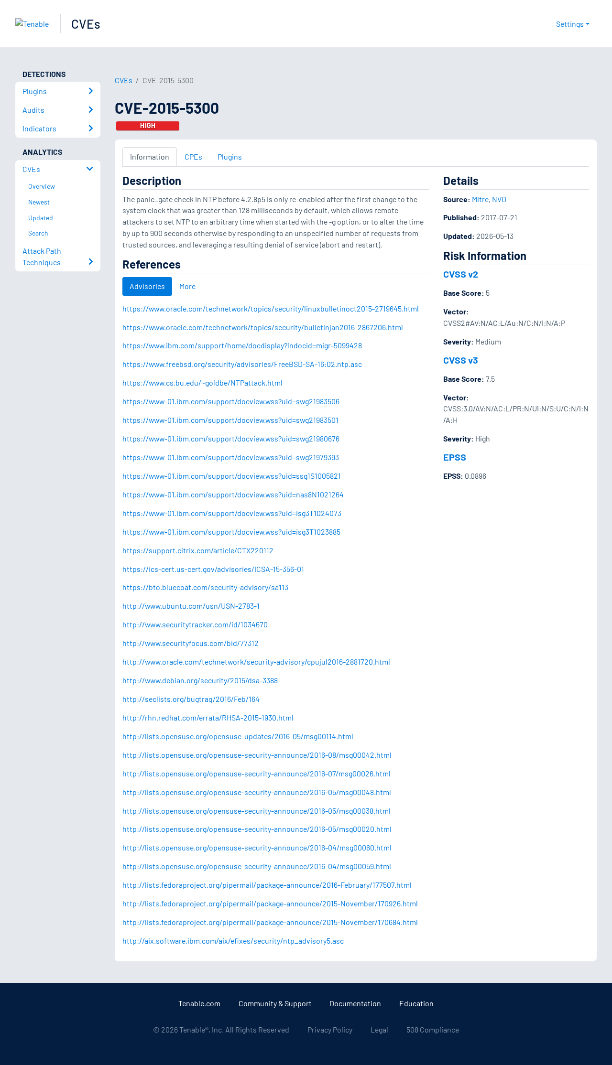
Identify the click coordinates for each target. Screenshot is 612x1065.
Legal (379, 1029)
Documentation (355, 1003)
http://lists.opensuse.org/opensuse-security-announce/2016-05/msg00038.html (256, 810)
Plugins (230, 156)
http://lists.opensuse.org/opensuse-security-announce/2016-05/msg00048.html (256, 791)
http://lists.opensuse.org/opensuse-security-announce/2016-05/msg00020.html (257, 828)
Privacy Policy (329, 1029)
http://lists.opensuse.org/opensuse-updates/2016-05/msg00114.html (237, 736)
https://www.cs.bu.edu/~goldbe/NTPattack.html (202, 382)
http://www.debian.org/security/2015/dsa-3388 (200, 680)
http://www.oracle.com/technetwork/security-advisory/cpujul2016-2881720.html (256, 661)
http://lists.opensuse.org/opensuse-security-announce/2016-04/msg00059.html (256, 866)
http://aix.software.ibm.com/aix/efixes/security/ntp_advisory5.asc (233, 940)
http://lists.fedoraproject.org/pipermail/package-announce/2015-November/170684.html (270, 921)
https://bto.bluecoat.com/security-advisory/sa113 (205, 587)
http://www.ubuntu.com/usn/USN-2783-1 (191, 605)
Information (149, 156)
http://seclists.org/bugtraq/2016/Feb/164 (191, 698)
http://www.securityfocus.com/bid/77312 (190, 642)
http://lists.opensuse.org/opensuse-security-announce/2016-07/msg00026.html (256, 773)
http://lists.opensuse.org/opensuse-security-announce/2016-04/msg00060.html (257, 847)
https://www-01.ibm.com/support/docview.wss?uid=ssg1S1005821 (231, 475)
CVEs (85, 23)
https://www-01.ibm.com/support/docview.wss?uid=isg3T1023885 (231, 531)
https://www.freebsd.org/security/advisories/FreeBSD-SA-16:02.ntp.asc (242, 363)
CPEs (193, 156)
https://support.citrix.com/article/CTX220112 (197, 550)
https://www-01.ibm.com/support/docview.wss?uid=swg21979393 (230, 457)
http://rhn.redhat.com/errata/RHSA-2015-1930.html (208, 717)
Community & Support (275, 1003)
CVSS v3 (460, 360)
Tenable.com (199, 1003)
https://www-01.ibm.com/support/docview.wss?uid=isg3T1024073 (231, 512)
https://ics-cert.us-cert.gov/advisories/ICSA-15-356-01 (213, 568)
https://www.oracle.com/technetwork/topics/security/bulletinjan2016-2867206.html (262, 327)
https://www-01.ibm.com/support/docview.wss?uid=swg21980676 (230, 438)
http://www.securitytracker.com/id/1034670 (195, 624)
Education (416, 1003)
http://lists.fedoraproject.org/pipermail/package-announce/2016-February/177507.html (267, 884)
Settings (570, 23)
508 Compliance (432, 1029)
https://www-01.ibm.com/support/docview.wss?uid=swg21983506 (230, 401)
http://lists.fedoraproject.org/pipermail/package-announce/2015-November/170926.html (270, 903)
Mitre (480, 199)
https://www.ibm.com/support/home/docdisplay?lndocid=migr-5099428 (242, 345)
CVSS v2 (460, 274)
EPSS (454, 457)
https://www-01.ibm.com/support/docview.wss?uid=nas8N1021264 (233, 494)
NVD (499, 199)
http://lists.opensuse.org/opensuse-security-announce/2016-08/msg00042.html (257, 754)
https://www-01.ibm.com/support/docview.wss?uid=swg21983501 (230, 419)
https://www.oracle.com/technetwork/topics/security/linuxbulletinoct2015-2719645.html (270, 308)
